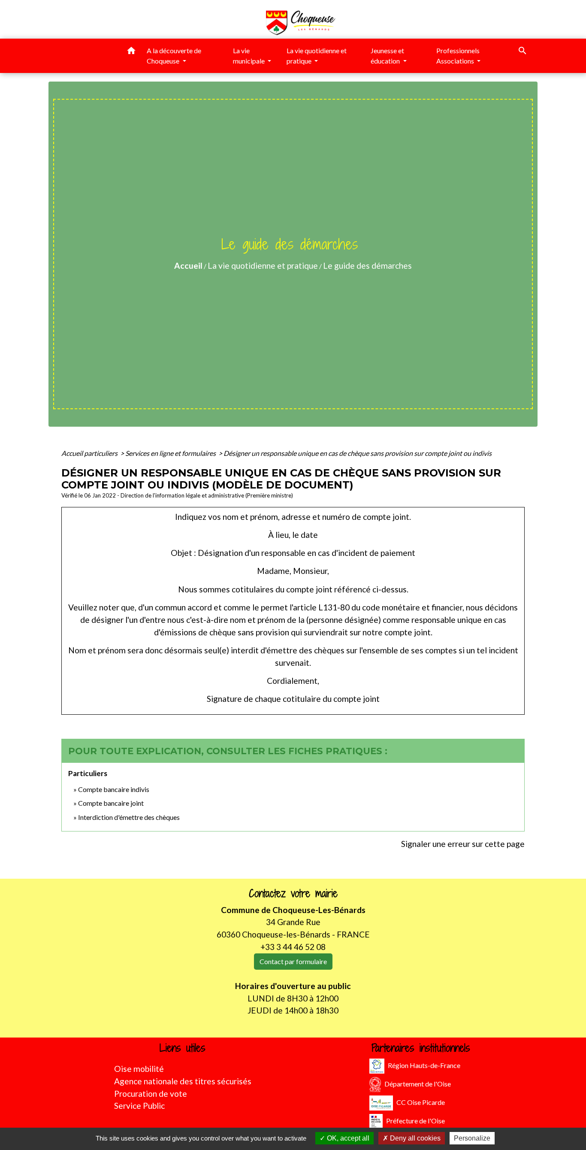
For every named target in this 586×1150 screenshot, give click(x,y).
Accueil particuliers (90, 453)
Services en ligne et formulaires (171, 453)
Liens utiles (182, 1048)
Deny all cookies (414, 1138)
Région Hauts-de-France (424, 1065)
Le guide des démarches (367, 265)
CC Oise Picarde (420, 1102)
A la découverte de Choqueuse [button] (174, 55)
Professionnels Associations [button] (458, 55)
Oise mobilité (139, 1069)
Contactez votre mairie (293, 893)
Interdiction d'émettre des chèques (129, 817)
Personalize (472, 1138)
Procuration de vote (150, 1093)
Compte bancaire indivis (113, 789)
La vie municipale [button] (249, 55)
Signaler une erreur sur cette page (463, 844)
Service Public (139, 1106)
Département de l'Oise (417, 1084)
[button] (131, 52)
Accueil (188, 265)
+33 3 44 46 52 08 (293, 947)
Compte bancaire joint (111, 803)
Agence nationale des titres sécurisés (182, 1081)
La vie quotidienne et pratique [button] (317, 55)
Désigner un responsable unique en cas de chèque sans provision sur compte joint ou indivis (358, 453)
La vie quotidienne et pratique (263, 265)
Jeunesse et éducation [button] (387, 55)
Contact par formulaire (293, 961)
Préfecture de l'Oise (415, 1121)
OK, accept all (347, 1138)
